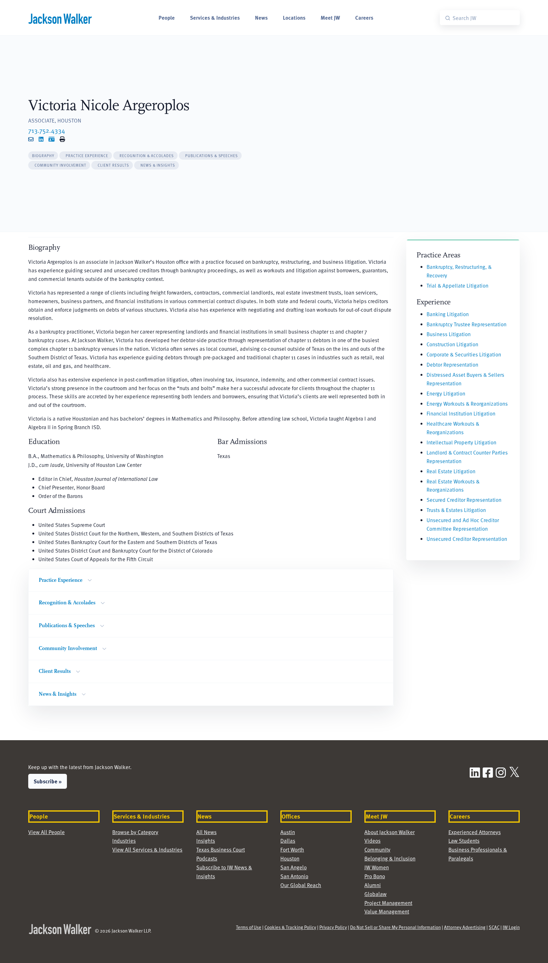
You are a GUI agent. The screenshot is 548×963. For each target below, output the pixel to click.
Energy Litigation (446, 393)
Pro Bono (374, 876)
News (261, 17)
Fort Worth (292, 849)
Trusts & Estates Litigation (456, 510)
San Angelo (293, 867)
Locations (294, 17)
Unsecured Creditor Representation (467, 539)
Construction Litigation (452, 344)
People (167, 17)
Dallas (287, 841)
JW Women (376, 867)
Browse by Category (135, 832)
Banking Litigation (448, 314)
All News (206, 832)
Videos (372, 841)
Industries (124, 841)
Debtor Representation (452, 365)
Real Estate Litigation (451, 471)
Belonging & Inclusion (389, 858)
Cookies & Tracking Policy (290, 927)
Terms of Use (248, 927)
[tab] (43, 155)
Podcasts (206, 858)
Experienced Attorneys (474, 832)
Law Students (464, 841)
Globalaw (375, 894)
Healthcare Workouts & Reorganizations (453, 428)
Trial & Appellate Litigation (457, 285)
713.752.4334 (46, 130)
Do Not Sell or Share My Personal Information (395, 927)
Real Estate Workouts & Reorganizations (453, 485)
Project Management (388, 903)
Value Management (386, 911)
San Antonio (294, 876)
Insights (205, 841)
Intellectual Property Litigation (461, 442)
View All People (46, 832)
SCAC (494, 927)
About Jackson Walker (389, 832)
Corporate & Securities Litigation (464, 354)
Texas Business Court (220, 849)
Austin (287, 832)
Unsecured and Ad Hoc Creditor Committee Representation (463, 524)
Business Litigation (449, 334)
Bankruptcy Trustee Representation (466, 324)
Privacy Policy (333, 927)
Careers (364, 17)
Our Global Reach (300, 885)
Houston (289, 858)
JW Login (511, 927)
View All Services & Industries (147, 849)
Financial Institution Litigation (461, 413)
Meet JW (330, 17)
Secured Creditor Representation (464, 500)
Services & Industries (215, 17)
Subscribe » (48, 781)
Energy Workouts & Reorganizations (467, 404)
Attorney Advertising (465, 927)
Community (377, 849)
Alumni (372, 885)
